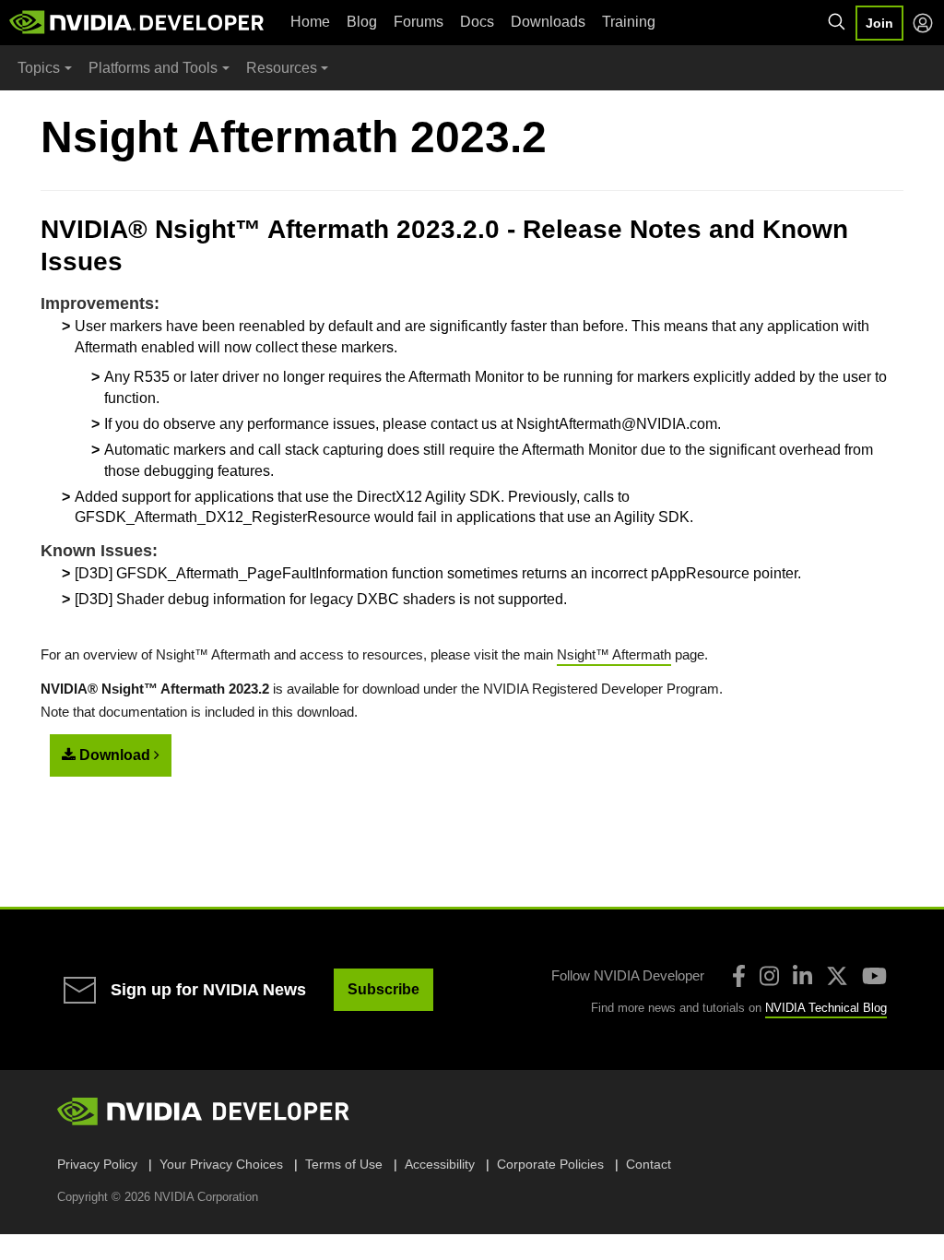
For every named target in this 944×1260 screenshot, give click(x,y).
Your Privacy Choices (221, 1164)
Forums (418, 22)
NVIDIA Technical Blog (826, 1008)
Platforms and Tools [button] (153, 68)
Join (879, 23)
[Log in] (923, 23)
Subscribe (383, 989)
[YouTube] (874, 976)
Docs (477, 22)
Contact (648, 1164)
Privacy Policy (97, 1164)
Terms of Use (344, 1164)
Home (310, 22)
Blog (362, 22)
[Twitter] (837, 976)
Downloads (548, 22)
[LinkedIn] (802, 976)
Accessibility (440, 1164)
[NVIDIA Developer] (138, 22)
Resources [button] (281, 68)
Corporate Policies (550, 1164)
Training (628, 22)
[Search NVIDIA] (837, 22)
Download (115, 755)
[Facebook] (739, 976)
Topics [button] (39, 68)
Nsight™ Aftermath (614, 654)
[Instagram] (769, 976)
